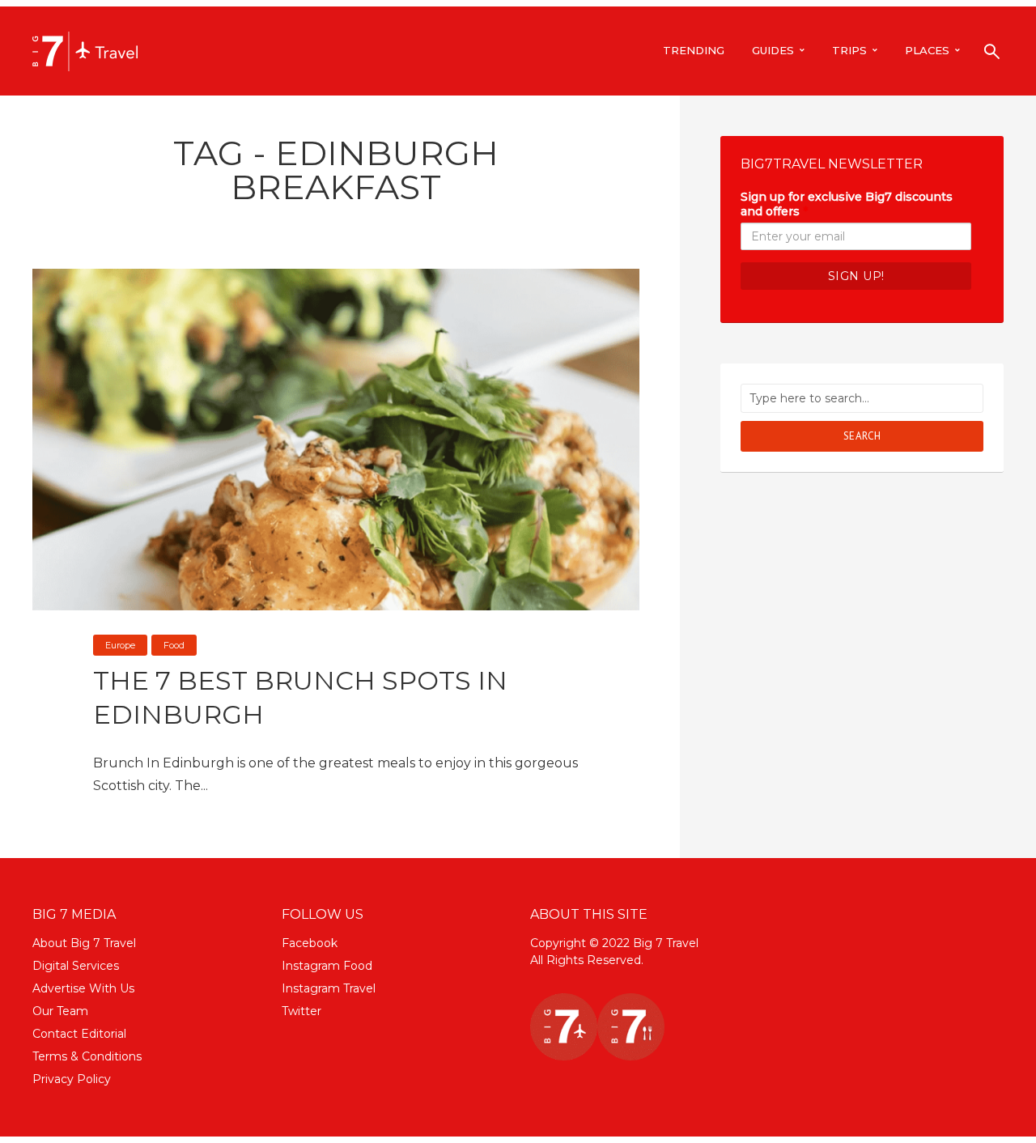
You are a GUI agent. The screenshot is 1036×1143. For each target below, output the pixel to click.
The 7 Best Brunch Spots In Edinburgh (300, 697)
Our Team (60, 1011)
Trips (849, 50)
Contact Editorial (79, 1033)
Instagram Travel (329, 988)
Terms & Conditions (87, 1056)
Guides (773, 50)
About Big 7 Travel (84, 943)
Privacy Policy (71, 1079)
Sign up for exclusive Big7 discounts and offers (847, 204)
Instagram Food (327, 965)
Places (927, 50)
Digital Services (75, 965)
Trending (693, 50)
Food (174, 645)
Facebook (310, 943)
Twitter (301, 1011)
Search (862, 436)
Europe (120, 645)
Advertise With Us (83, 988)
